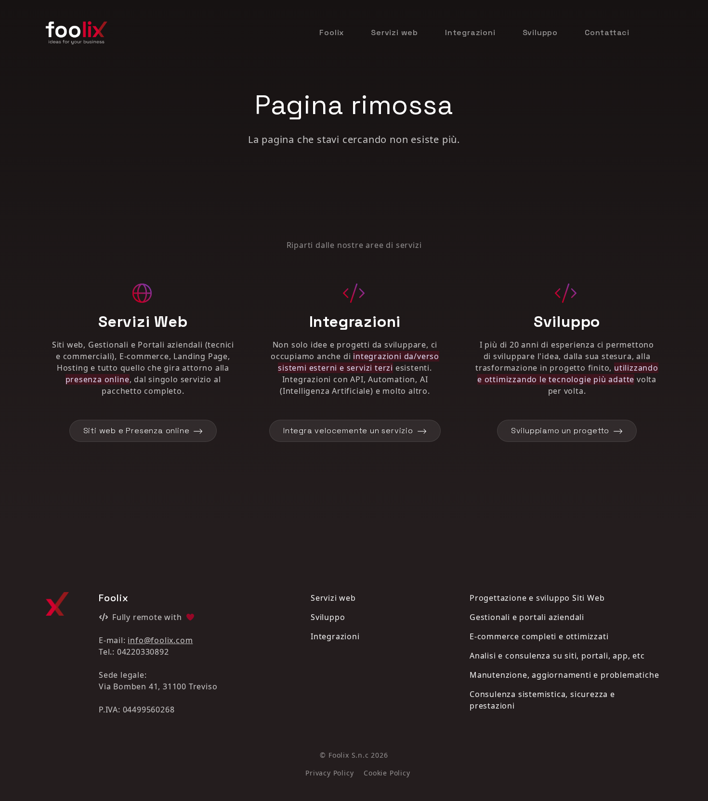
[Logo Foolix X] (57, 604)
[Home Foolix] (76, 32)
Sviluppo (540, 32)
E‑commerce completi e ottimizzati (539, 636)
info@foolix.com (160, 640)
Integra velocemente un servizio (348, 431)
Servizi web (394, 32)
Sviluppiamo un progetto (560, 431)
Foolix (331, 32)
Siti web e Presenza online (136, 431)
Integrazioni (470, 32)
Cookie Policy (387, 772)
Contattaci (607, 32)
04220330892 (143, 651)
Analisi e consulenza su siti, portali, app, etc (557, 655)
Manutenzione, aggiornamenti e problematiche (564, 675)
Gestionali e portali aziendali (527, 617)
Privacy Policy (329, 772)
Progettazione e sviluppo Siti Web (537, 598)
